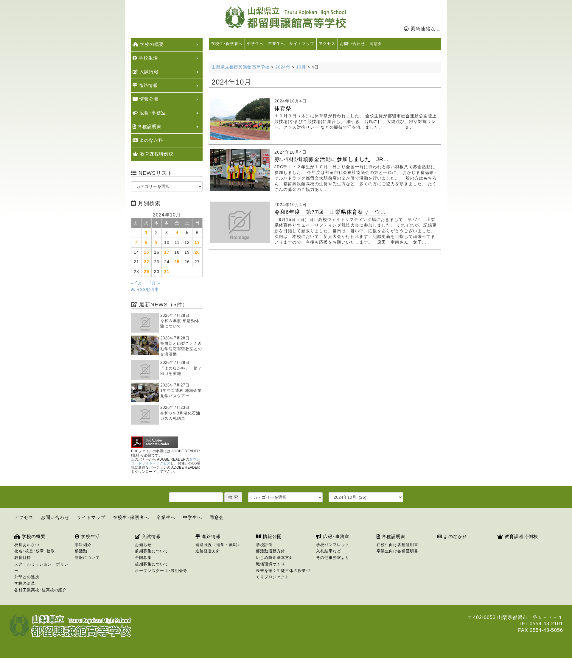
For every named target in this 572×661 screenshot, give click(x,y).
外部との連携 (26, 577)
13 (197, 242)
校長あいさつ (26, 544)
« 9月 (136, 283)
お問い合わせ (352, 43)
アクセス (327, 43)
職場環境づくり (270, 564)
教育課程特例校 (156, 153)
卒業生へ (276, 43)
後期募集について (151, 564)
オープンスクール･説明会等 (161, 570)
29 (146, 271)
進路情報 (147, 85)
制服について (87, 557)
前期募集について (151, 551)
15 (146, 252)
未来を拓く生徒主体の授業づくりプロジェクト (283, 573)
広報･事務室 (152, 112)
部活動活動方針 (270, 551)
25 (177, 262)
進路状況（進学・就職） (218, 544)
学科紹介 (83, 544)
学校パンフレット (332, 544)
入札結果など (328, 551)
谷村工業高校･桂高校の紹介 (40, 590)
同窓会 (375, 43)
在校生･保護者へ (227, 43)
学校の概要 (151, 44)
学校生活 (147, 57)
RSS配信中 (147, 289)
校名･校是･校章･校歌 (34, 551)
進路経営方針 (207, 551)
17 (167, 252)
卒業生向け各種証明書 (397, 551)
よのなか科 (150, 140)
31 (167, 271)
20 (197, 252)
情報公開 (148, 99)
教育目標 (22, 557)
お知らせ (143, 544)
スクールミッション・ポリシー (41, 567)
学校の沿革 (24, 583)
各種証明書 (148, 126)
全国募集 (143, 557)
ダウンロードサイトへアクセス (165, 461)
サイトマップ (301, 43)
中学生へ (255, 43)
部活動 (81, 551)
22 (146, 262)
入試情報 (148, 71)
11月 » (153, 283)
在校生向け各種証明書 (397, 544)
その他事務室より (332, 557)
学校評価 (264, 544)
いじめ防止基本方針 (274, 557)
